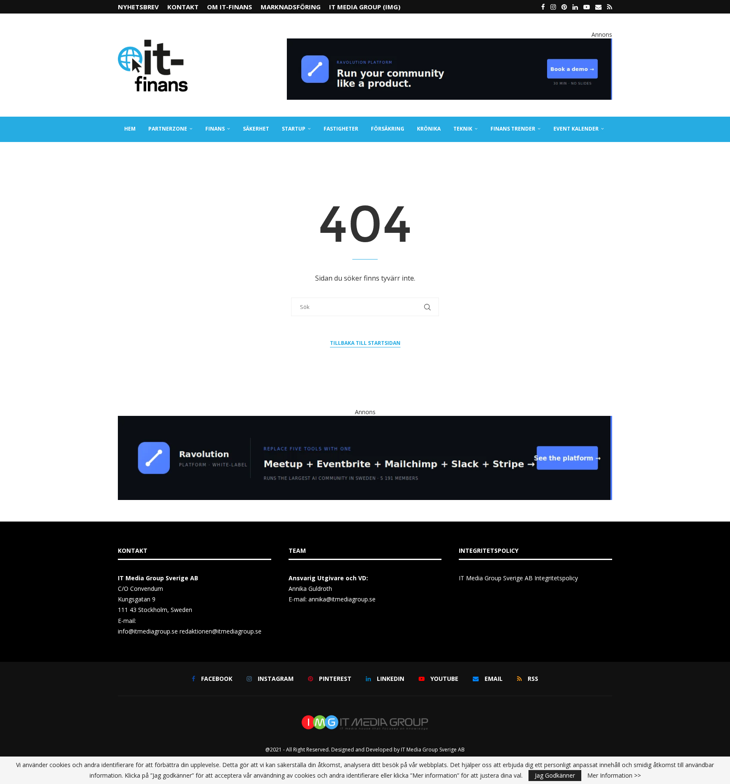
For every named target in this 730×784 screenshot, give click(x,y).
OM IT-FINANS (229, 7)
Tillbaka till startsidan (365, 343)
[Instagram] (553, 7)
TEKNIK (462, 128)
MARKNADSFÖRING (291, 7)
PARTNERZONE (167, 128)
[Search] (608, 154)
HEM (130, 128)
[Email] (598, 7)
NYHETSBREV (138, 7)
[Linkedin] (575, 7)
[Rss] (609, 7)
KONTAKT (183, 7)
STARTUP (293, 128)
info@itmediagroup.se (148, 631)
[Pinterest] (564, 7)
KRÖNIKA (429, 128)
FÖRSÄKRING (387, 128)
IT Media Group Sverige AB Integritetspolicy (518, 578)
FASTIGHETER (341, 128)
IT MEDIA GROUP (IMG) (364, 7)
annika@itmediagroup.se (342, 599)
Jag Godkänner (555, 775)
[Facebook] (543, 7)
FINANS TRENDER (512, 128)
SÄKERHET (256, 128)
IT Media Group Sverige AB (433, 749)
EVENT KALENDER (576, 128)
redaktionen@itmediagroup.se (220, 631)
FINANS (215, 128)
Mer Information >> (614, 776)
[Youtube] (586, 7)
